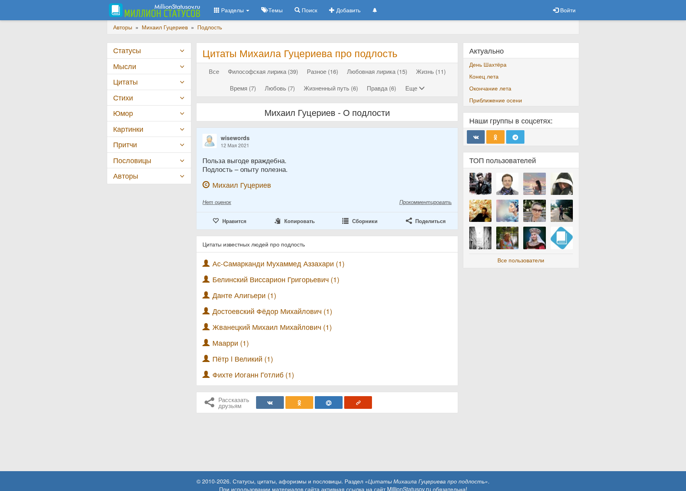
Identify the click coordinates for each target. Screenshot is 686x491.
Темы (275, 10)
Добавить (347, 10)
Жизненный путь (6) (331, 88)
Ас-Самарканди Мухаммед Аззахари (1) (278, 263)
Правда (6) (381, 88)
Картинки (128, 129)
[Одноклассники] (299, 402)
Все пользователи (520, 260)
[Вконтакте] (270, 402)
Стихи (123, 97)
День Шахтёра (488, 64)
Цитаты (125, 82)
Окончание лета (490, 88)
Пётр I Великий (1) (242, 359)
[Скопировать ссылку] (358, 402)
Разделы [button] (232, 10)
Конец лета (484, 76)
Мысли (124, 66)
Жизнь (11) (431, 71)
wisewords (235, 138)
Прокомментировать (425, 202)
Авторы (125, 176)
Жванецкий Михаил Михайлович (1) (272, 327)
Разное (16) (322, 71)
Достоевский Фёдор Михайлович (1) (272, 311)
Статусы (127, 50)
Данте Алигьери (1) (244, 295)
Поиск (308, 10)
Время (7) (243, 88)
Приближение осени (495, 100)
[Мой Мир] (329, 402)
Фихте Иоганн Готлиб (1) (253, 374)
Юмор (123, 113)
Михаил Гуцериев (241, 185)
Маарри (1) (230, 343)
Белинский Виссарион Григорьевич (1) (275, 279)
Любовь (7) (280, 88)
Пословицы (132, 160)
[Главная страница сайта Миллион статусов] (153, 10)
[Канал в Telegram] (515, 137)
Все (214, 71)
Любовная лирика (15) (377, 71)
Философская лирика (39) (263, 71)
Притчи (125, 144)
